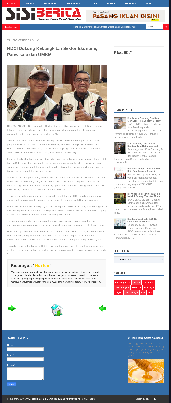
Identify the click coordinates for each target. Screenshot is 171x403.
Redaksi (149, 3)
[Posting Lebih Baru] (12, 312)
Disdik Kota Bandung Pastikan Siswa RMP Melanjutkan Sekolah (144, 119)
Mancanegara (122, 287)
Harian (42, 265)
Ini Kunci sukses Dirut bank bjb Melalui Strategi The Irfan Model (143, 195)
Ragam (111, 3)
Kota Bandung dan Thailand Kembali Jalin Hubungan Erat (142, 144)
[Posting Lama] (102, 312)
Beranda (11, 3)
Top (150, 292)
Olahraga (149, 287)
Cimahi (136, 282)
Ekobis (94, 3)
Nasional (29, 3)
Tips (143, 292)
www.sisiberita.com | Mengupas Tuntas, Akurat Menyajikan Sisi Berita (60, 398)
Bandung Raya (73, 3)
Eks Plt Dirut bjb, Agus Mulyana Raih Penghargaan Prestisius (143, 169)
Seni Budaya (131, 292)
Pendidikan (130, 3)
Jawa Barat (50, 3)
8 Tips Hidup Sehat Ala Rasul (145, 337)
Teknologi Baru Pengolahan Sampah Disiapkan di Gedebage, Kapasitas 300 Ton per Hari (110, 27)
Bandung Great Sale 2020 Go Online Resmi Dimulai (142, 220)
